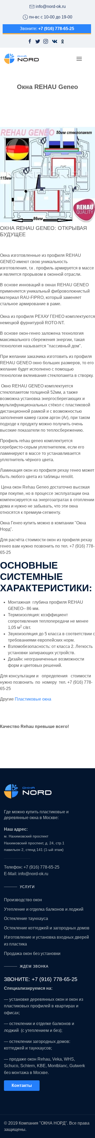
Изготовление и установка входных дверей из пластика (46, 940)
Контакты (22, 1085)
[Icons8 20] (62, 41)
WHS (69, 1059)
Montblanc (57, 1065)
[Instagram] (45, 41)
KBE (41, 1065)
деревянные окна (21, 817)
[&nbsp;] (0, 737)
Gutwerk (77, 1065)
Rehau (43, 1059)
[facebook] (29, 41)
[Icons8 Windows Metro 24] (52, 41)
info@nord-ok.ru (33, 873)
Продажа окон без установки (32, 953)
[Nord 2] (21, 58)
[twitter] (37, 41)
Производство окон (23, 900)
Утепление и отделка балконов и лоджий (43, 909)
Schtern (27, 1065)
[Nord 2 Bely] (47, 791)
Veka (57, 1059)
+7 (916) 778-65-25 (41, 867)
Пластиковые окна (33, 699)
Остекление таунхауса (26, 918)
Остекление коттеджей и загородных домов (46, 928)
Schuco (11, 1065)
